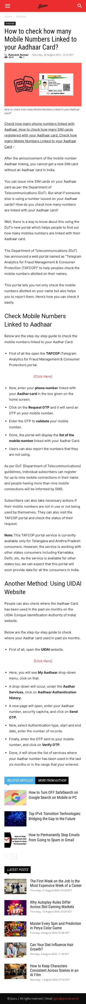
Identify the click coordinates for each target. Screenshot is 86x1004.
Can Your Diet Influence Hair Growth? (51, 946)
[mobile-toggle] (7, 6)
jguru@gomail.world (66, 998)
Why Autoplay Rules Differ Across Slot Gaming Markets (52, 904)
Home (8, 16)
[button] (80, 6)
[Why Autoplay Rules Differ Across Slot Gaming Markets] (15, 907)
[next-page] (14, 856)
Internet (21, 16)
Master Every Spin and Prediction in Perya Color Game (55, 925)
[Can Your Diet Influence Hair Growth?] (15, 950)
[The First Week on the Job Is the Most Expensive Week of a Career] (15, 886)
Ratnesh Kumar (18, 54)
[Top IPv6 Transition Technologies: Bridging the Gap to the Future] (15, 818)
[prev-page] (7, 856)
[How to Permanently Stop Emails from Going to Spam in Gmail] (15, 840)
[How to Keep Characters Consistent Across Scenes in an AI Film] (15, 971)
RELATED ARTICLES (20, 780)
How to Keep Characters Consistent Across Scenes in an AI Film (54, 970)
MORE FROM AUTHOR (52, 780)
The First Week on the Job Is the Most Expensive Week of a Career (56, 883)
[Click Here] (43, 376)
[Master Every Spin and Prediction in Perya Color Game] (15, 929)
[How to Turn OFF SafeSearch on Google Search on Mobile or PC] (15, 797)
